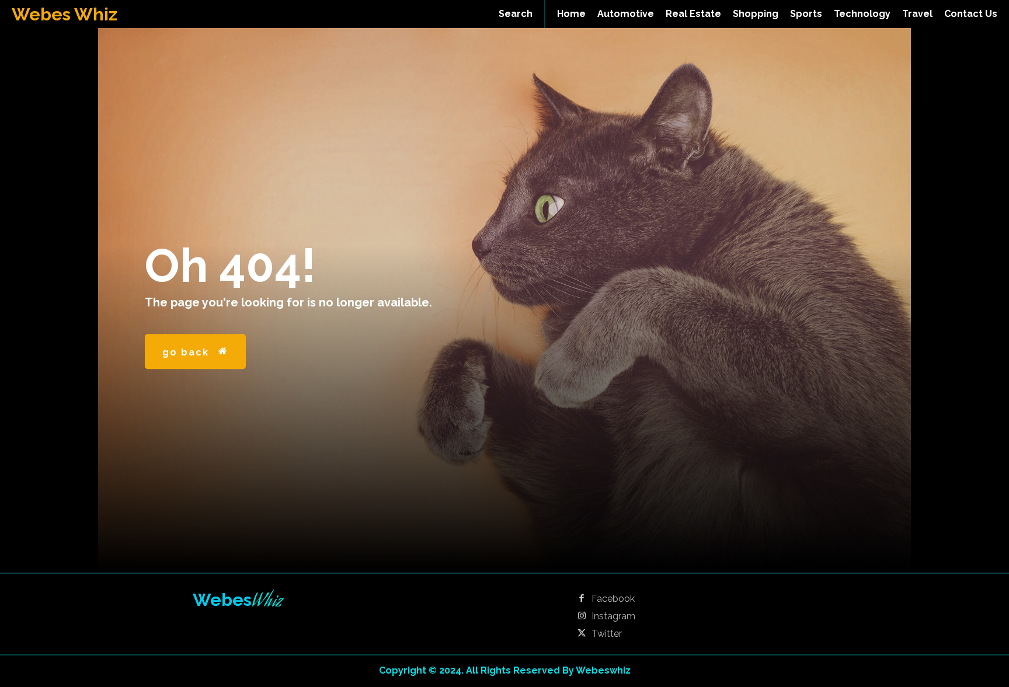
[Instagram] (581, 616)
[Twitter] (581, 634)
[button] (516, 14)
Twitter (607, 634)
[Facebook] (581, 599)
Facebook (613, 599)
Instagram (613, 616)
